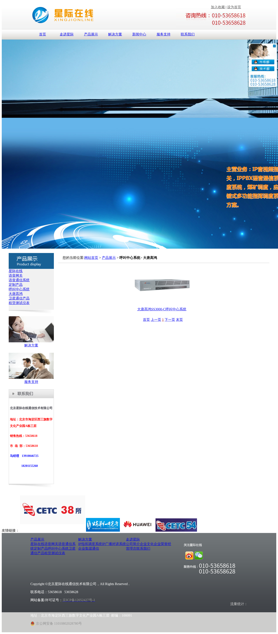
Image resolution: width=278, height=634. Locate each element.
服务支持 (163, 34)
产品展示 (91, 34)
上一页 (156, 319)
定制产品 (16, 284)
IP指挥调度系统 (90, 544)
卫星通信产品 (19, 298)
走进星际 (67, 34)
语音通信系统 (19, 280)
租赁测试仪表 (19, 303)
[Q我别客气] (260, 62)
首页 (42, 34)
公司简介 (133, 544)
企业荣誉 (161, 544)
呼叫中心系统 (19, 289)
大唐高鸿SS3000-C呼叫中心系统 (161, 309)
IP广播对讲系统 (114, 544)
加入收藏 (218, 7)
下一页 (170, 319)
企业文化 (147, 544)
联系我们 (188, 34)
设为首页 (234, 7)
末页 (179, 319)
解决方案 (115, 34)
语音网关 (16, 275)
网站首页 (91, 258)
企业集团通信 (88, 548)
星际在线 (16, 271)
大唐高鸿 (16, 294)
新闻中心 (139, 34)
